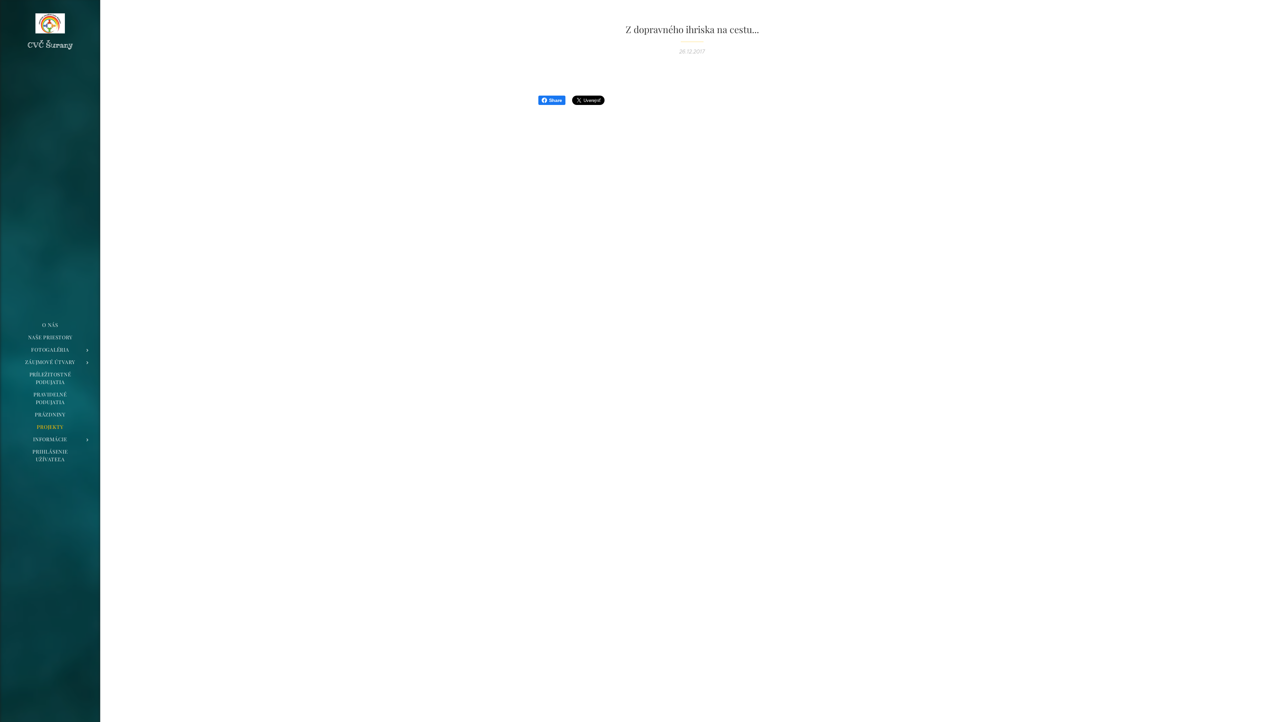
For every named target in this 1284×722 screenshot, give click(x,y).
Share (555, 100)
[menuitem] (50, 325)
